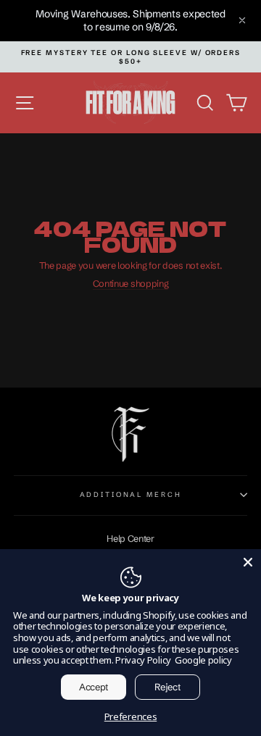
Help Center (130, 538)
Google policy (203, 659)
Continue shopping (131, 283)
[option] (131, 57)
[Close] (248, 562)
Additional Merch (131, 494)
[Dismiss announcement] (242, 20)
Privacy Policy (143, 659)
